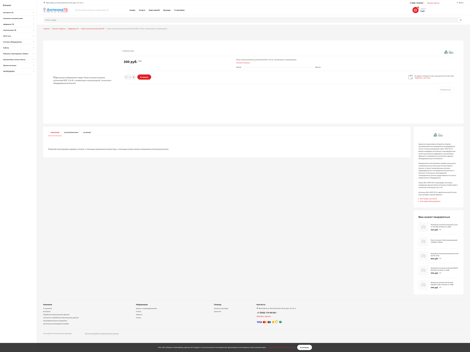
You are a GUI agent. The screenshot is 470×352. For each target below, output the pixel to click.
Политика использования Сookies (56, 324)
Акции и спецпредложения (146, 308)
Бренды (166, 10)
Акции (132, 10)
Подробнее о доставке (422, 78)
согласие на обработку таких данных (280, 347)
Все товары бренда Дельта (430, 201)
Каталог (7, 5)
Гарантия (217, 311)
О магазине (179, 10)
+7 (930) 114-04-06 (266, 312)
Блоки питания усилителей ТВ (92, 29)
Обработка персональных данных (56, 314)
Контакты (47, 311)
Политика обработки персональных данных (102, 333)
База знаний (154, 10)
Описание (55, 132)
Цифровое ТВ (73, 29)
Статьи (138, 311)
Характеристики (71, 132)
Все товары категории (428, 199)
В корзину (144, 77)
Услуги (142, 10)
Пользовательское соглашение (55, 321)
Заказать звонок (433, 3)
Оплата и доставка (221, 308)
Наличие (87, 132)
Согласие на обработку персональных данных (61, 317)
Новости (139, 314)
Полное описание (243, 63)
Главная (46, 29)
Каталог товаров (58, 29)
